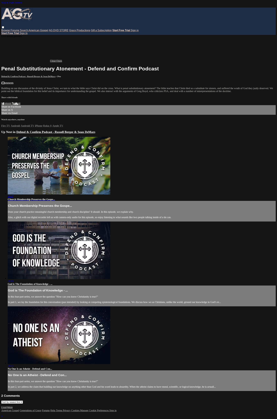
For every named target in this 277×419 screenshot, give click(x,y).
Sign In (24, 33)
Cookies (75, 410)
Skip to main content (11, 2)
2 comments (7, 82)
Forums (15, 30)
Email (17, 103)
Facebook (6, 103)
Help (53, 410)
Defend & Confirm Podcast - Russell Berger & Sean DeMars (28, 76)
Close (53, 61)
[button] (3, 27)
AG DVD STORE (58, 30)
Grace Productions (79, 30)
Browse (6, 30)
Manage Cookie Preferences (94, 410)
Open (59, 61)
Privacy (67, 410)
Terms (59, 410)
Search (24, 30)
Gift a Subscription (101, 30)
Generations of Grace (30, 410)
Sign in (135, 30)
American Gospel (38, 30)
